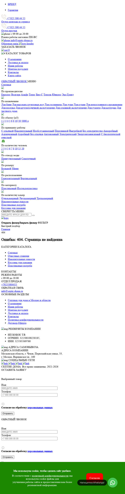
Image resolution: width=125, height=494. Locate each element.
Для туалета (94, 107)
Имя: (4, 384)
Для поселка (8, 107)
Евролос (6, 94)
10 (16, 120)
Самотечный (28, 158)
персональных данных (40, 407)
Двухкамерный (27, 198)
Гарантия (13, 10)
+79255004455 (9, 284)
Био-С (39, 94)
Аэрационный (9, 134)
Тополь (47, 94)
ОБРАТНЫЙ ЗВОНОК (14, 81)
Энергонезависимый (88, 134)
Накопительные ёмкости (14, 201)
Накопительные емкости (21, 259)
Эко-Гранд (68, 94)
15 (19, 148)
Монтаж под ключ (18, 69)
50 (19, 120)
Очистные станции (18, 255)
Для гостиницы (53, 104)
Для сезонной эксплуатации (71, 107)
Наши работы (15, 65)
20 (22, 148)
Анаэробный (110, 130)
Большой (6, 168)
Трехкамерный (45, 198)
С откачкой (7, 130)
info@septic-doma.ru (12, 291)
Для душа (67, 104)
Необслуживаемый (43, 130)
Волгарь (15, 94)
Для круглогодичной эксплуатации (35, 107)
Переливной (62, 130)
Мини (15, 168)
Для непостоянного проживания (104, 104)
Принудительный (11, 158)
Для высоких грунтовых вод (28, 104)
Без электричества (93, 130)
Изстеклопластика (27, 188)
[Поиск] (33, 215)
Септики (6, 84)
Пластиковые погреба (13, 204)
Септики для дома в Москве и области (29, 300)
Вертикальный (29, 178)
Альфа (24, 94)
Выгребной (75, 130)
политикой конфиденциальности (50, 475)
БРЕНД (12, 4)
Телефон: (6, 391)
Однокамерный (10, 198)
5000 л (25, 120)
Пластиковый (8, 188)
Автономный (51, 134)
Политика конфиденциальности (25, 319)
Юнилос (56, 94)
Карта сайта (14, 75)
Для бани (6, 104)
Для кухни (79, 104)
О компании (14, 59)
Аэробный (24, 134)
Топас (32, 94)
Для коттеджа (108, 107)
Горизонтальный (10, 178)
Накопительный (23, 130)
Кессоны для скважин (13, 208)
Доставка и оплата (18, 62)
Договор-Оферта (17, 323)
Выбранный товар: (11, 379)
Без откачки (36, 134)
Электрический (68, 134)
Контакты (13, 72)
